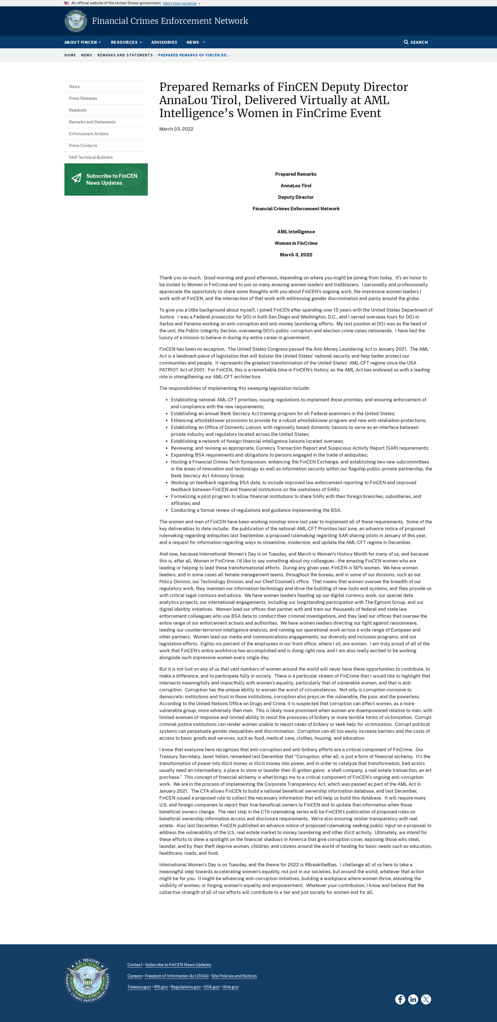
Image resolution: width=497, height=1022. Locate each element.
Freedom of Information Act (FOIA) (177, 976)
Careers (134, 976)
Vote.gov (231, 987)
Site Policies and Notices (234, 976)
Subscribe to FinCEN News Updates (178, 964)
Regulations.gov (186, 987)
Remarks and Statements (125, 55)
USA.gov (212, 987)
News (86, 55)
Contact (134, 964)
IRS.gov (161, 987)
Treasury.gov (139, 987)
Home (70, 55)
